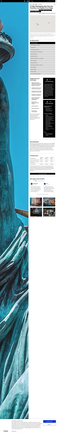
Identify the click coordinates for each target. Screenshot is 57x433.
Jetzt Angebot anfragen (42, 173)
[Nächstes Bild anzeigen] (27, 216)
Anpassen (49, 424)
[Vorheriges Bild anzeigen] (1, 216)
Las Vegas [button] (33, 67)
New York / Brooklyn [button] (34, 49)
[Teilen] (54, 4)
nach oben (32, 217)
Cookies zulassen (49, 421)
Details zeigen (14, 431)
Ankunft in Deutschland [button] (35, 73)
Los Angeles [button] (33, 60)
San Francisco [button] (33, 56)
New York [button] (33, 47)
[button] (36, 23)
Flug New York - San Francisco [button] (36, 51)
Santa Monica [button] (33, 62)
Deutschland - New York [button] (35, 45)
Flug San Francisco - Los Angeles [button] (36, 58)
